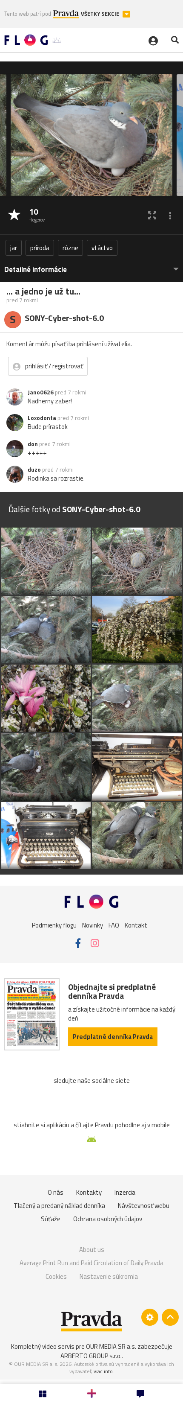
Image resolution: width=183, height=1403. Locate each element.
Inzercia (124, 1192)
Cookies (56, 1276)
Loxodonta (42, 418)
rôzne (70, 248)
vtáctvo (102, 248)
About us (91, 1249)
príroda (39, 248)
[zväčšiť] (152, 215)
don (33, 444)
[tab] (91, 265)
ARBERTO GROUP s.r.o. (91, 1356)
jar (13, 248)
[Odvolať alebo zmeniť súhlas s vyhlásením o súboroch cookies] (149, 1317)
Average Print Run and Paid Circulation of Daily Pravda (91, 1262)
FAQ (114, 925)
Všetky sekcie (100, 14)
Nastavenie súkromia (109, 1276)
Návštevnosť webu (143, 1205)
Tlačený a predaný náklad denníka (59, 1205)
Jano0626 (41, 392)
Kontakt (136, 925)
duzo (34, 469)
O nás (55, 1192)
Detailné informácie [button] (35, 269)
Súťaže (50, 1218)
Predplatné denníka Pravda (113, 1036)
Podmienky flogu (54, 925)
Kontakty (89, 1192)
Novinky (92, 925)
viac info (103, 1371)
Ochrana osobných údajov (107, 1218)
